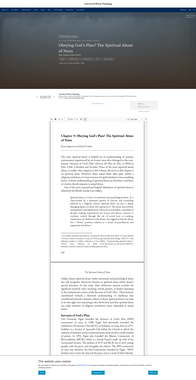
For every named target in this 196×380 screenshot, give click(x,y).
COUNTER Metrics (82, 365)
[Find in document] (146, 119)
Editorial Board (26, 10)
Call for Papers (58, 10)
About (36, 10)
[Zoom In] (128, 119)
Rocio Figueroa (64, 55)
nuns (97, 59)
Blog (49, 10)
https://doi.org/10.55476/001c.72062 (71, 63)
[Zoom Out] (126, 119)
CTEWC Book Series (68, 36)
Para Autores (80, 10)
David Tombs (76, 55)
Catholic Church (73, 59)
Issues (43, 10)
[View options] (51, 119)
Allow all (154, 372)
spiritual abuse (87, 59)
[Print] (55, 119)
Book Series (69, 10)
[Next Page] (74, 119)
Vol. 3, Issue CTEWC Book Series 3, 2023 (72, 41)
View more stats (144, 111)
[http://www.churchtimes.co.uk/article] (112, 243)
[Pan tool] (81, 119)
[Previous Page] (62, 119)
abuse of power (108, 59)
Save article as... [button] (97, 103)
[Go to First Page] (59, 119)
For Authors (15, 10)
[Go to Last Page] (77, 119)
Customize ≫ (99, 372)
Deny (42, 372)
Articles (4, 10)
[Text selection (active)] (85, 119)
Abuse (62, 59)
